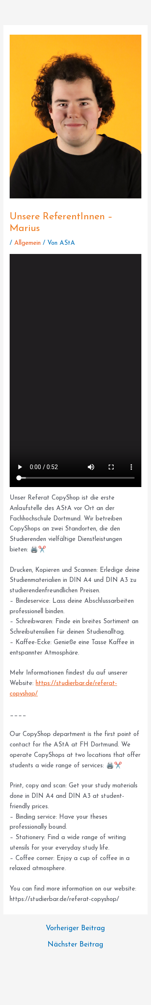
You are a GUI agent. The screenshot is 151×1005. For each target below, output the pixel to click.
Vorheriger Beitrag (75, 928)
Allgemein (27, 243)
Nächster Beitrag (75, 944)
